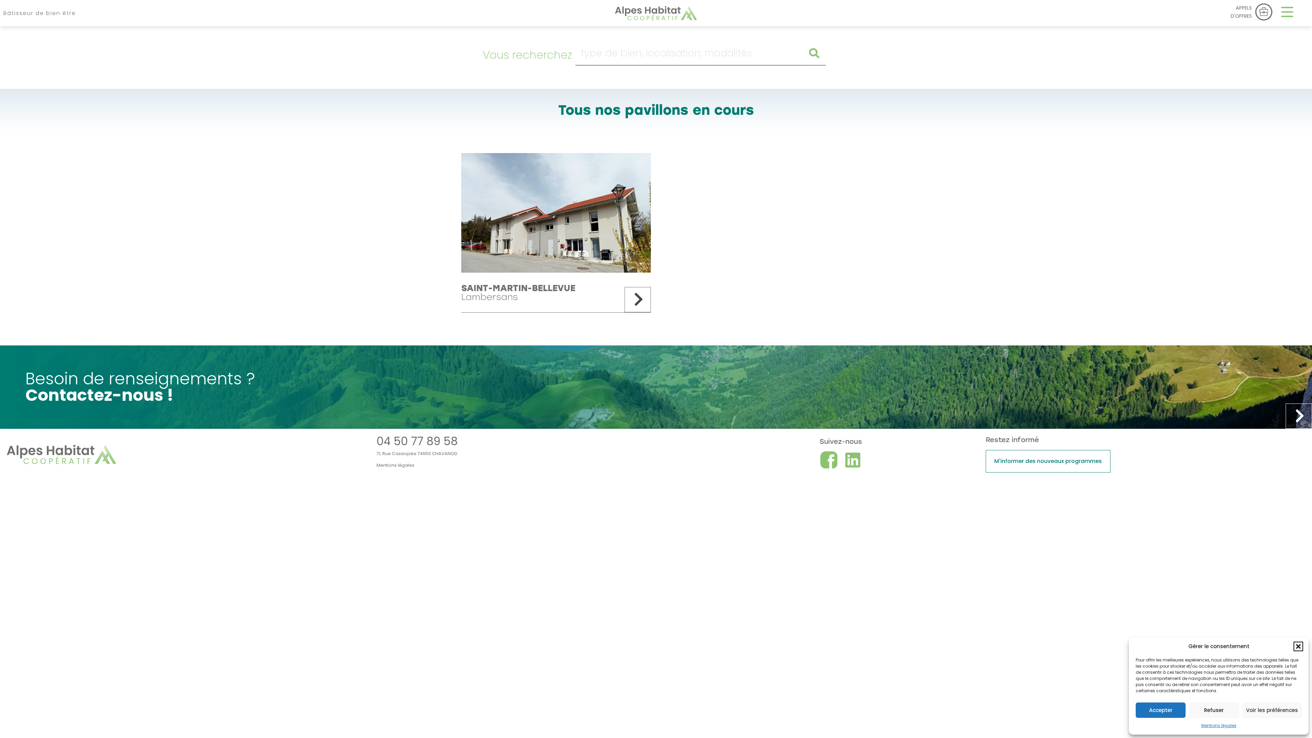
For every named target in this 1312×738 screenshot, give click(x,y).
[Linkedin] (852, 459)
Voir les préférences (1272, 710)
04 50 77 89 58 (417, 441)
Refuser (1214, 710)
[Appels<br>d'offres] (1263, 11)
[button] (1298, 646)
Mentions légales (1218, 725)
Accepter (1161, 710)
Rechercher (813, 54)
